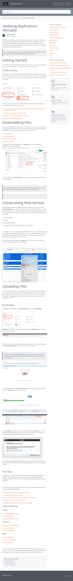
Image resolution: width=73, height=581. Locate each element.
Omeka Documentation (10, 519)
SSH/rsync (35, 294)
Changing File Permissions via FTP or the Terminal (17, 503)
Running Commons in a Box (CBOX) (58, 65)
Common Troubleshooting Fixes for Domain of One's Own (19, 498)
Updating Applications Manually (57, 63)
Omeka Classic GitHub (9, 139)
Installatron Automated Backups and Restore (16, 115)
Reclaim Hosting (6, 18)
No (12, 562)
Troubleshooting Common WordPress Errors (16, 492)
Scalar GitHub (7, 134)
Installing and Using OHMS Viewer (58, 72)
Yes (7, 562)
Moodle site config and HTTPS (57, 75)
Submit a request (58, 3)
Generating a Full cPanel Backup (12, 118)
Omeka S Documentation (10, 525)
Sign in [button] (67, 3)
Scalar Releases (8, 542)
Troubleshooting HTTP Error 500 (13, 495)
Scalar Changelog (8, 537)
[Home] (5, 4)
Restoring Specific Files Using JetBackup (14, 113)
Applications (16, 18)
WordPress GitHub (9, 136)
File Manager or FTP (30, 65)
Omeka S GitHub (8, 141)
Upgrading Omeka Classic (10, 513)
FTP (30, 294)
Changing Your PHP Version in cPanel (14, 500)
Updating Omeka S (9, 530)
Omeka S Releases (8, 528)
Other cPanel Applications (28, 18)
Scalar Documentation (10, 540)
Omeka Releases (8, 516)
